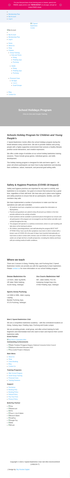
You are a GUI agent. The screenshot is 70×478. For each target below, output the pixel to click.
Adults (13, 66)
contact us (16, 268)
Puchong (16, 62)
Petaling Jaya (17, 60)
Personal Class (15, 78)
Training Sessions (14, 380)
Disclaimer (11, 387)
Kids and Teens (16, 55)
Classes (11, 50)
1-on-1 (15, 83)
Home (10, 43)
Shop (10, 48)
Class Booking (13, 361)
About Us (11, 45)
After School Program (15, 373)
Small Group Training (15, 375)
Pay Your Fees (13, 397)
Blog (9, 92)
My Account (12, 16)
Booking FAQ (12, 389)
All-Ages (14, 80)
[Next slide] (60, 5)
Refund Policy (13, 394)
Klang (15, 57)
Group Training (15, 52)
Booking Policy (13, 392)
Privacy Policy (13, 399)
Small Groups (17, 85)
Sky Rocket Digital (22, 469)
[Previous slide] (9, 5)
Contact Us (12, 94)
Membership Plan (14, 14)
